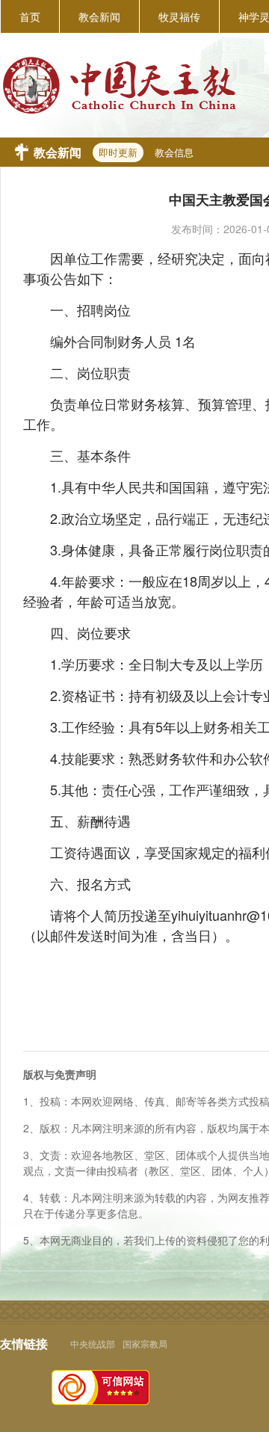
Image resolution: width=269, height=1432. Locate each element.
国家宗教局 (145, 1343)
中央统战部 (92, 1343)
